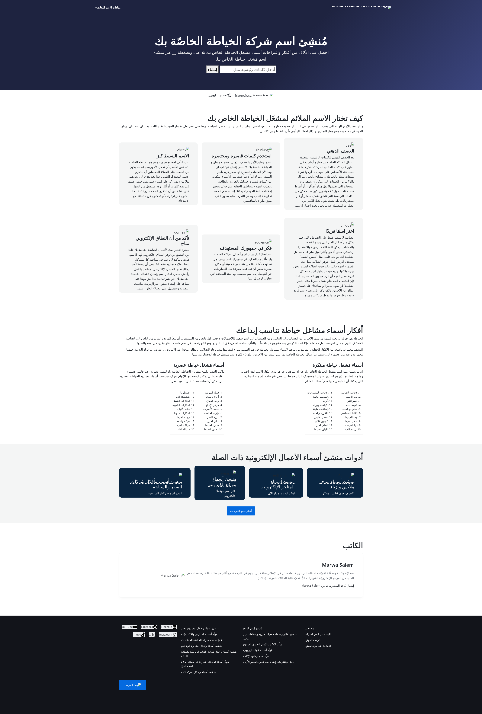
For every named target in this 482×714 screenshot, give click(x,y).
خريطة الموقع (313, 640)
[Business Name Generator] (361, 7)
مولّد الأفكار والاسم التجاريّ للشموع (262, 644)
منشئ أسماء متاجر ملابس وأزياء (336, 484)
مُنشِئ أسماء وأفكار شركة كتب (198, 672)
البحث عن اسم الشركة (318, 634)
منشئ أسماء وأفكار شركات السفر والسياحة (156, 484)
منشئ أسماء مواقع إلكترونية (222, 481)
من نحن (309, 628)
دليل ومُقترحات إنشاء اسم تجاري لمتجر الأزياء (268, 662)
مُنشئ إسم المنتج (252, 628)
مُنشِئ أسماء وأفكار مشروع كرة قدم (201, 646)
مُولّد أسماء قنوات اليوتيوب (257, 650)
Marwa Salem (243, 95)
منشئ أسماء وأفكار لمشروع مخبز (200, 628)
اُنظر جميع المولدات (241, 511)
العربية (129, 685)
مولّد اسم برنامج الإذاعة (256, 656)
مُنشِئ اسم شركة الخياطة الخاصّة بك (201, 640)
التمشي (212, 95)
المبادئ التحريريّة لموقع (318, 646)
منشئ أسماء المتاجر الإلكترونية (278, 484)
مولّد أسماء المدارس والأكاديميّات (199, 634)
